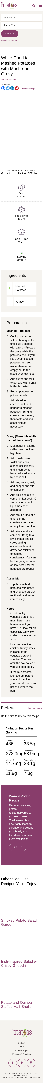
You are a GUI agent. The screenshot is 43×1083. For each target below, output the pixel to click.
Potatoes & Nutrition (21, 1054)
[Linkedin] (12, 88)
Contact (21, 1043)
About (21, 1046)
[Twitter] (8, 88)
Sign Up (18, 847)
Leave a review (35, 708)
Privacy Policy (21, 1075)
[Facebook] (3, 88)
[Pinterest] (17, 88)
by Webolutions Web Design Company (21, 1078)
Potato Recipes (22, 1050)
